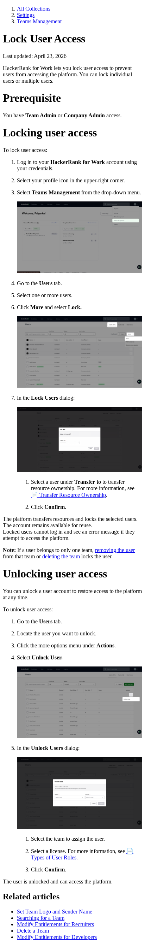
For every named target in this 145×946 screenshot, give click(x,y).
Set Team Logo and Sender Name (54, 912)
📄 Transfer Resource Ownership (68, 495)
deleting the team (61, 556)
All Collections (33, 9)
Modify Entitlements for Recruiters (55, 924)
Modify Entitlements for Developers (57, 937)
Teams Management (39, 21)
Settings (25, 15)
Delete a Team (33, 931)
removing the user (115, 550)
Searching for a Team (40, 918)
